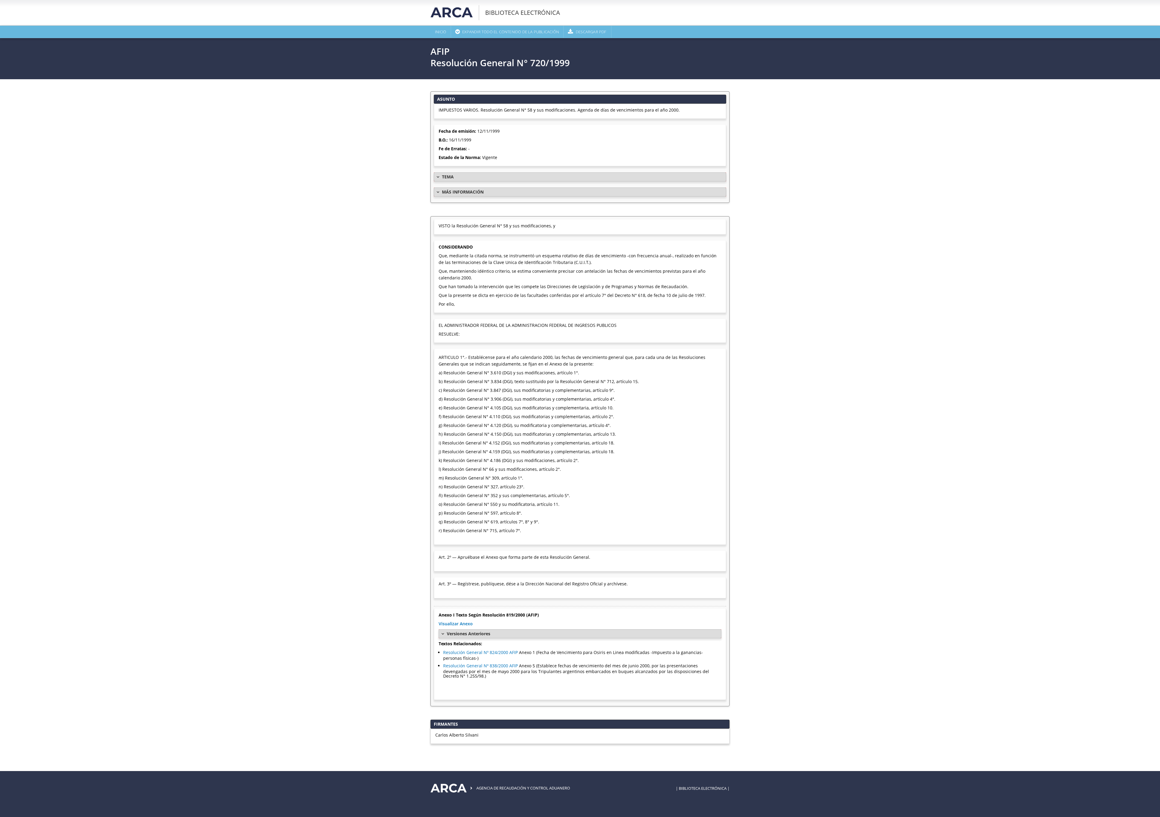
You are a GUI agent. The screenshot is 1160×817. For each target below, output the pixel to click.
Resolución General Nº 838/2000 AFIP (480, 666)
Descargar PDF (591, 31)
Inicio (440, 31)
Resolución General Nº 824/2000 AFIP (480, 652)
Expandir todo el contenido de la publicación (510, 31)
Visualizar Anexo (456, 624)
